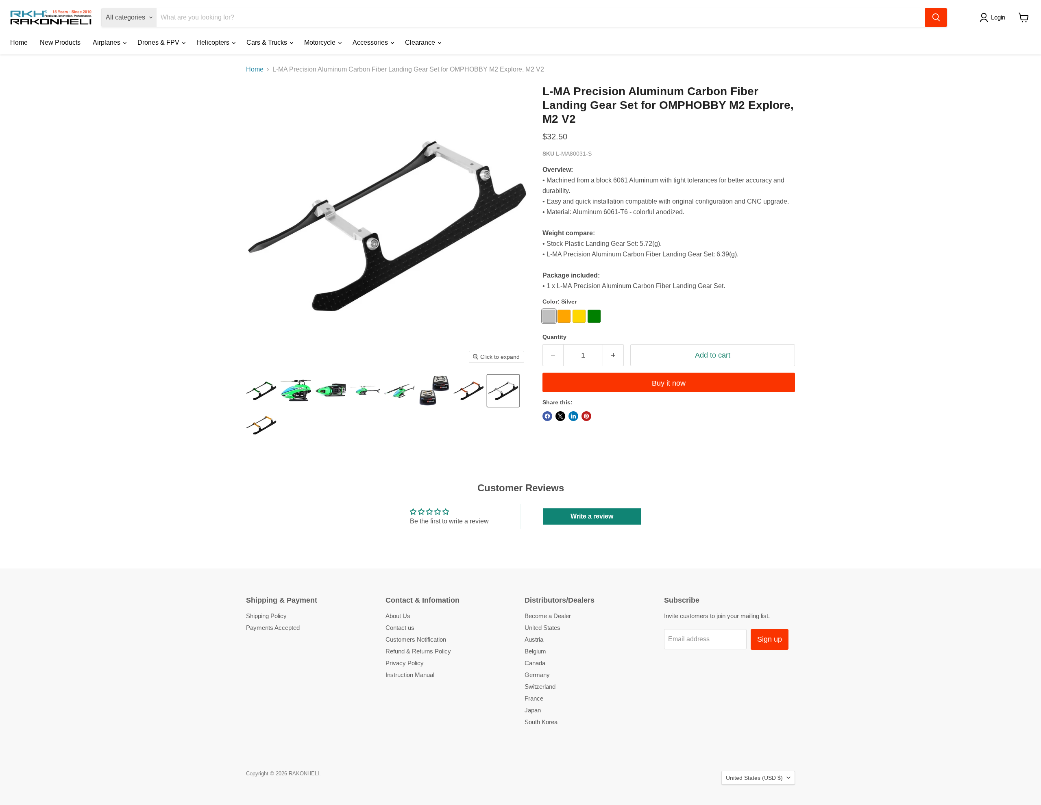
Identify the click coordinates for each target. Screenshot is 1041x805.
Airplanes (107, 42)
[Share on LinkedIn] (573, 416)
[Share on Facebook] (547, 416)
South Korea (541, 721)
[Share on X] (560, 416)
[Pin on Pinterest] (586, 416)
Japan (533, 710)
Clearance (421, 42)
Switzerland (540, 686)
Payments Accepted (273, 627)
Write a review (592, 516)
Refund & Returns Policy (418, 651)
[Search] (936, 17)
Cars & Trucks (267, 42)
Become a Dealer (548, 615)
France (534, 698)
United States (542, 627)
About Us (397, 615)
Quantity (554, 337)
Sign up (769, 639)
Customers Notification (415, 639)
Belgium (535, 651)
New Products (60, 42)
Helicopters (213, 42)
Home (19, 42)
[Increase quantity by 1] (613, 355)
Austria (534, 639)
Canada (535, 663)
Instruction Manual (409, 674)
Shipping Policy (266, 615)
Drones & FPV (159, 42)
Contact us (399, 627)
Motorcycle (320, 42)
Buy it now (669, 383)
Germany (537, 674)
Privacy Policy (404, 663)
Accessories (371, 42)
